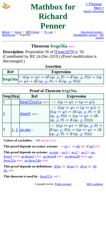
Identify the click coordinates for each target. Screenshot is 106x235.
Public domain (63, 184)
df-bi (57, 166)
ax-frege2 (27, 156)
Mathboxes (8, 34)
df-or (83, 166)
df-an (70, 166)
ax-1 (65, 152)
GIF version (99, 36)
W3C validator (95, 184)
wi (66, 146)
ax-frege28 (72, 156)
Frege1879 (64, 52)
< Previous (94, 4)
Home (17, 32)
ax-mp (25, 129)
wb (78, 146)
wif (91, 146)
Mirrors (6, 32)
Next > (99, 8)
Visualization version (85, 34)
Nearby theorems (94, 11)
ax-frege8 (49, 156)
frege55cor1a (30, 102)
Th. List (48, 32)
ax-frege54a (32, 160)
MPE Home (32, 32)
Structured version (91, 32)
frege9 (25, 113)
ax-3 (84, 152)
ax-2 (75, 152)
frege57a (46, 176)
